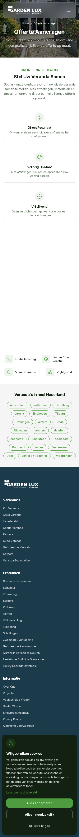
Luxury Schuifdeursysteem (20, 665)
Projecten (9, 693)
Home (26, 23)
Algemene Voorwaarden (18, 725)
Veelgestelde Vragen (16, 699)
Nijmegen (20, 430)
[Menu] (69, 10)
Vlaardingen (64, 455)
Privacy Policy (12, 719)
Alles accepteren (39, 803)
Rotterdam (40, 405)
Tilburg (60, 413)
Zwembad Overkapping (18, 639)
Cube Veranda (12, 540)
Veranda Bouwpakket (16, 560)
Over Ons (9, 686)
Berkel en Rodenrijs (34, 455)
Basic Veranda (12, 514)
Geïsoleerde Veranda (16, 547)
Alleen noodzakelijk (39, 814)
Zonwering (10, 594)
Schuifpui (9, 587)
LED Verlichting (12, 620)
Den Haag (62, 405)
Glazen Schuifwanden (17, 581)
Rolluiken (9, 607)
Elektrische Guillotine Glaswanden (24, 659)
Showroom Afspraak (16, 712)
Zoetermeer (59, 447)
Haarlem (59, 430)
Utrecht (19, 413)
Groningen (23, 422)
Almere (42, 422)
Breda (60, 422)
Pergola (8, 534)
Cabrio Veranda (13, 527)
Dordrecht (18, 447)
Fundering (9, 626)
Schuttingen (10, 633)
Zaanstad (16, 438)
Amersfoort (39, 438)
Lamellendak (11, 521)
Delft (10, 455)
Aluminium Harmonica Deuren (21, 652)
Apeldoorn (62, 438)
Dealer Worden (12, 706)
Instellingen (42, 826)
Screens (8, 600)
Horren (7, 613)
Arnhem (40, 430)
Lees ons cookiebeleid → (23, 792)
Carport (8, 554)
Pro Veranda (11, 508)
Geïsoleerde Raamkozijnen (20, 646)
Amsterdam (17, 405)
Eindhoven (40, 413)
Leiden (38, 447)
